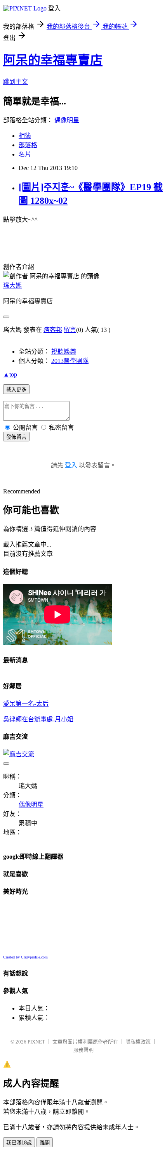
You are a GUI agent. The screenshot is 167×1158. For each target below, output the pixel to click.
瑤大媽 (12, 285)
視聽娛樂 (63, 351)
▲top (10, 374)
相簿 (25, 135)
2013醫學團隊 (70, 361)
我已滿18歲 (19, 1143)
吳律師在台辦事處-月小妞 (38, 719)
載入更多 (16, 389)
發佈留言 (16, 437)
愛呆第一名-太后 (26, 703)
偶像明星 (66, 120)
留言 (70, 329)
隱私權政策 (138, 1042)
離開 (45, 1143)
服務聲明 (83, 1050)
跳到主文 (15, 81)
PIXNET (36, 1042)
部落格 (28, 145)
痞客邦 (52, 329)
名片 (25, 154)
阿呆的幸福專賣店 (53, 60)
